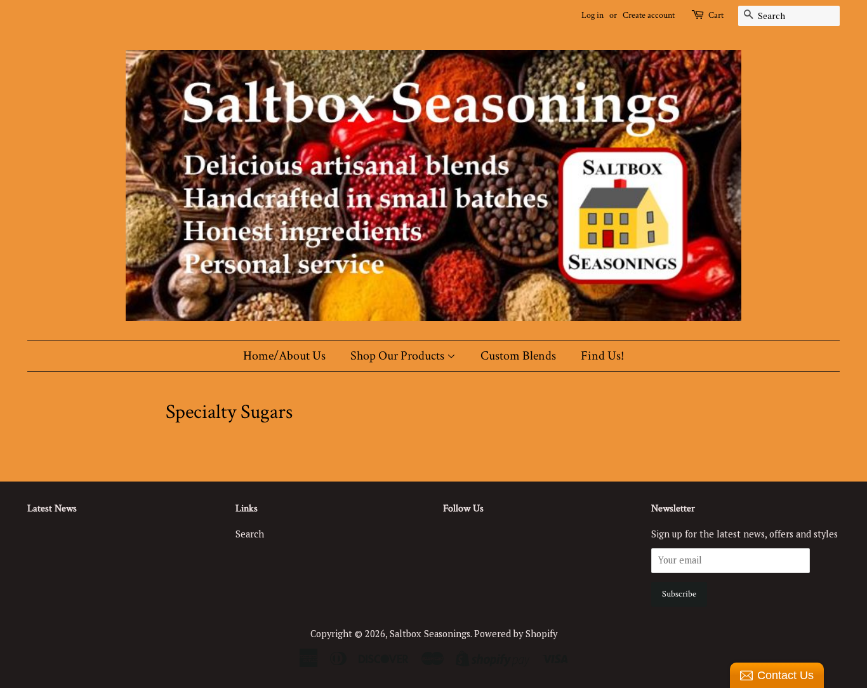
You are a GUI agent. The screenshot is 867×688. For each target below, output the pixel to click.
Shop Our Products (398, 355)
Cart (716, 15)
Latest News (52, 508)
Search (249, 534)
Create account (649, 15)
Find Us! (602, 355)
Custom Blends (518, 355)
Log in (592, 15)
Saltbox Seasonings (430, 634)
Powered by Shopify (515, 634)
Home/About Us (284, 355)
